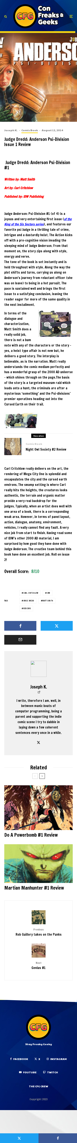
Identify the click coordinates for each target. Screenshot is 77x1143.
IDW (48, 593)
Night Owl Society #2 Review (46, 449)
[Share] (20, 626)
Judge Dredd (28, 600)
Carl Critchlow (30, 593)
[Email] (20, 640)
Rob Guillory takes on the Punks (39, 932)
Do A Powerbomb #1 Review (31, 835)
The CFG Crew (38, 1086)
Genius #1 (38, 965)
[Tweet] (57, 626)
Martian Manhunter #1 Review (34, 888)
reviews (27, 608)
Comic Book (29, 130)
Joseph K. (11, 130)
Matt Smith (47, 600)
